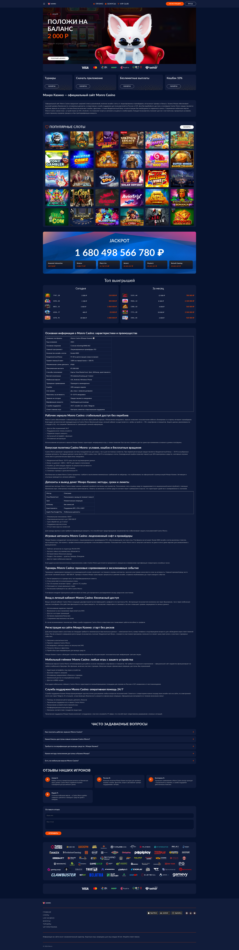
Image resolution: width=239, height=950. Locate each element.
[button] (44, 4)
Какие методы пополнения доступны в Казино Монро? (67, 753)
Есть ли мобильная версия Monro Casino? (62, 761)
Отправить (53, 833)
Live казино (48, 918)
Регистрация (175, 3)
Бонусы (47, 921)
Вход (190, 3)
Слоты (46, 915)
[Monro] (52, 3)
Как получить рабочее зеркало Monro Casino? (63, 732)
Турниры (47, 924)
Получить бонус (58, 58)
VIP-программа (50, 927)
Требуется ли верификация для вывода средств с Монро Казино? (71, 746)
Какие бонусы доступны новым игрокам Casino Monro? (67, 739)
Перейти (51, 86)
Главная (47, 912)
